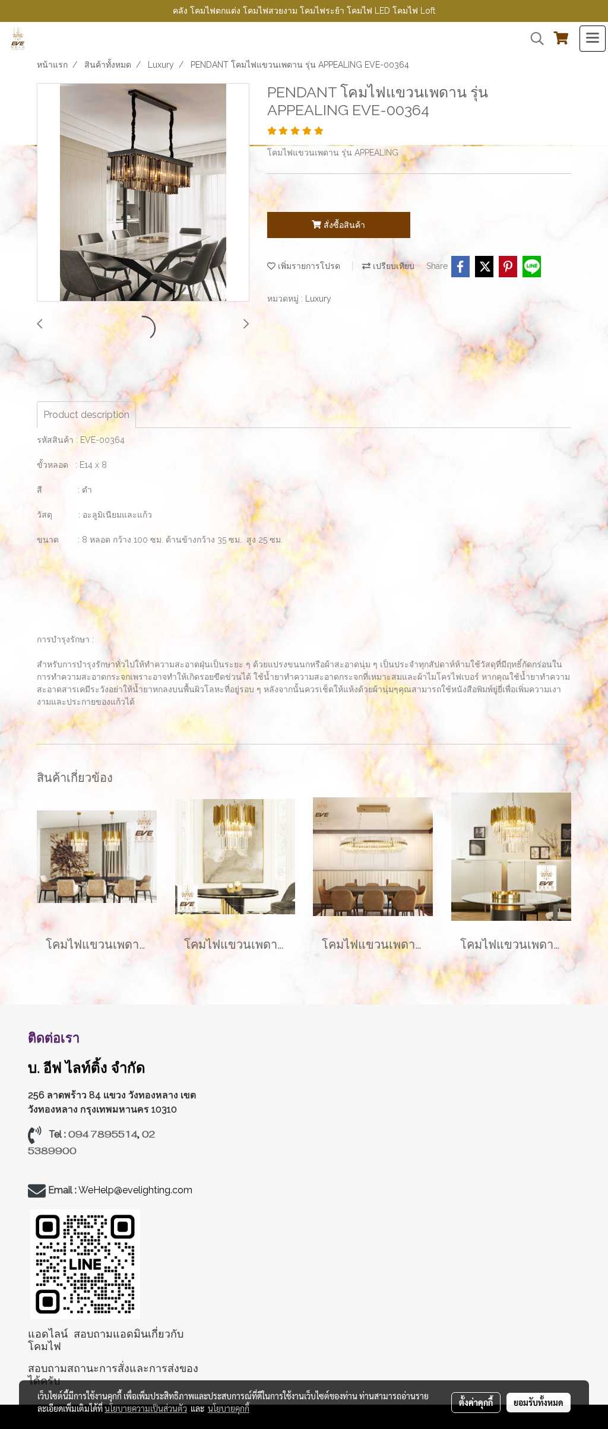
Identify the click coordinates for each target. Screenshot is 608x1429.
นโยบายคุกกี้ (228, 1408)
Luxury (318, 298)
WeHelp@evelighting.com (136, 1190)
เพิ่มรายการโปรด (308, 266)
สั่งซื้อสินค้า (343, 225)
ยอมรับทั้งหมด (538, 1402)
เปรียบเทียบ (392, 266)
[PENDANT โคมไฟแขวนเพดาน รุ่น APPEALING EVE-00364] (143, 193)
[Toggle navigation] (593, 39)
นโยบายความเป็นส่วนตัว (145, 1408)
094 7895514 (102, 1134)
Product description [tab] (86, 414)
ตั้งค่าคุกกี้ (476, 1402)
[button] (533, 38)
